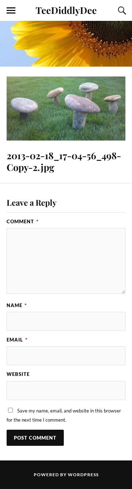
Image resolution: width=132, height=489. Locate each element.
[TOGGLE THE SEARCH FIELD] (121, 10)
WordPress (83, 474)
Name (17, 305)
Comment (22, 221)
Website (18, 374)
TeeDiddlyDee (66, 10)
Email (17, 340)
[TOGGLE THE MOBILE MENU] (11, 10)
